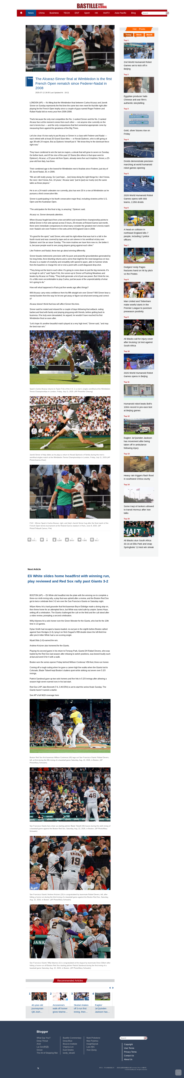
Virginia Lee (68, 1047)
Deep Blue (67, 1041)
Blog (133, 13)
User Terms (129, 1048)
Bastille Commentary (72, 1038)
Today (128, 35)
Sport (87, 13)
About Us (128, 1059)
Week (139, 35)
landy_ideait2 (69, 1053)
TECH (67, 13)
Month (149, 35)
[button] (109, 988)
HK (96, 13)
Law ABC (90, 1047)
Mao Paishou (92, 1041)
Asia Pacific (120, 13)
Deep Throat (42, 1041)
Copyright (128, 1044)
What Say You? (43, 1038)
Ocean (40, 1050)
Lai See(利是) (43, 1047)
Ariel (39, 1044)
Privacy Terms (130, 1052)
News (31, 13)
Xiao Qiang (91, 1050)
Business (54, 13)
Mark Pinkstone (93, 1038)
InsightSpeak (92, 1044)
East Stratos (68, 1050)
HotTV (106, 13)
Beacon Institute (70, 1044)
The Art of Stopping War (47, 1053)
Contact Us (129, 1056)
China (42, 13)
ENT (77, 13)
